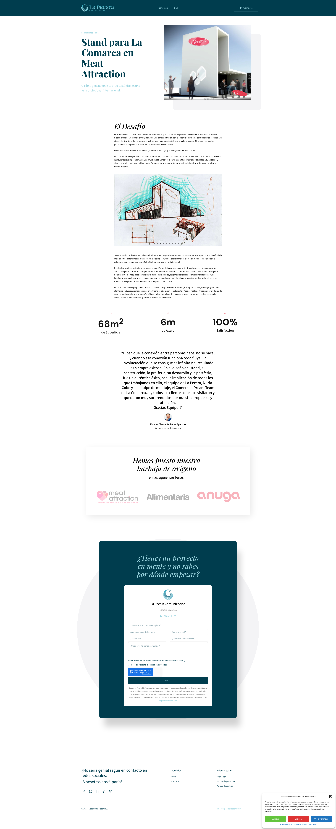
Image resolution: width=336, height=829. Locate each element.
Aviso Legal (313, 824)
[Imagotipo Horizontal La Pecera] (97, 5)
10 (181, 245)
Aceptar (275, 819)
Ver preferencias (321, 819)
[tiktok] (103, 793)
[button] (330, 796)
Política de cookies (286, 824)
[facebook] (84, 793)
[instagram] (90, 793)
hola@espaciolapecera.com (229, 810)
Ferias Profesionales (90, 32)
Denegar (298, 819)
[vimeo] (110, 793)
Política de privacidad (301, 824)
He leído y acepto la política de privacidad (149, 666)
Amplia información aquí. (168, 702)
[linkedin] (97, 793)
